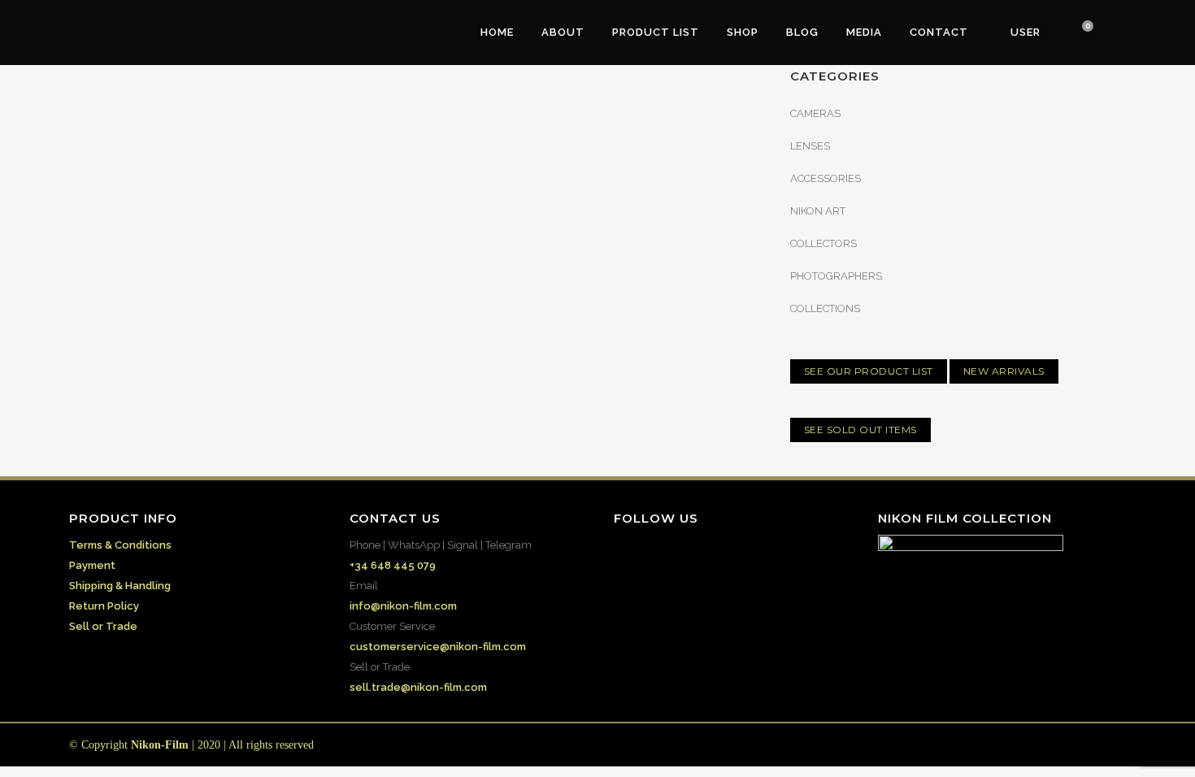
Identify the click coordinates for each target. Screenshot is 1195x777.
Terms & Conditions (120, 545)
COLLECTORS (823, 243)
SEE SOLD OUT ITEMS (860, 429)
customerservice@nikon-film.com (438, 646)
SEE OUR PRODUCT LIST (868, 371)
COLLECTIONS (825, 308)
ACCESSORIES (825, 178)
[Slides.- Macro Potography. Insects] (234, 131)
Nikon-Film (160, 745)
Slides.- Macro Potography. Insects (224, 247)
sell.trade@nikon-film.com (418, 687)
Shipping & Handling (120, 585)
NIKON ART (817, 211)
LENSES (810, 146)
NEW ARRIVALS (1004, 371)
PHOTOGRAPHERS (836, 276)
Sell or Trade (103, 626)
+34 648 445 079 (393, 565)
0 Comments (193, 389)
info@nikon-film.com (403, 606)
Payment (92, 565)
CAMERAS (815, 113)
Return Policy (104, 606)
